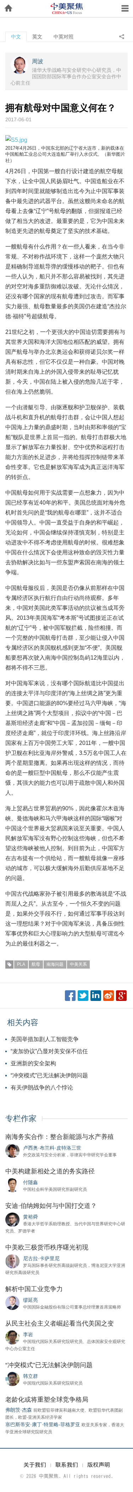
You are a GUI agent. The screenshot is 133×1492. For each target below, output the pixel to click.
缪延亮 (30, 1300)
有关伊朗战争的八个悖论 (42, 1088)
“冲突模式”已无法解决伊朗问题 (49, 1075)
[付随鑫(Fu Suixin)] (12, 1185)
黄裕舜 (30, 1217)
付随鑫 (30, 1182)
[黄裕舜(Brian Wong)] (12, 1219)
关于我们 (34, 1464)
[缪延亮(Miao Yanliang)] (12, 1302)
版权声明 (98, 1464)
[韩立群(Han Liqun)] (12, 1378)
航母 (36, 964)
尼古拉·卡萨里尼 (41, 1258)
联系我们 (66, 1464)
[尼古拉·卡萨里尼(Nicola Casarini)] (12, 1261)
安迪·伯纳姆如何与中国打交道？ (51, 1205)
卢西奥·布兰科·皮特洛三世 (52, 1148)
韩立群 (30, 1376)
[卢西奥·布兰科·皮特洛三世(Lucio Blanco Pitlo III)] (12, 1150)
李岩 (28, 1334)
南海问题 (54, 964)
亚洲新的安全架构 (33, 1063)
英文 (37, 36)
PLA (21, 964)
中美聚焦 (67, 8)
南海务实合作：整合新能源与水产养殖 (59, 1136)
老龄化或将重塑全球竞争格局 (46, 1399)
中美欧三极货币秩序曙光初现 (46, 1247)
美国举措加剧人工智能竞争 (45, 1039)
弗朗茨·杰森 (18, 1410)
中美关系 (78, 964)
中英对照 (63, 36)
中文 (16, 36)
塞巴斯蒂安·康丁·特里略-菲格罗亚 (42, 1424)
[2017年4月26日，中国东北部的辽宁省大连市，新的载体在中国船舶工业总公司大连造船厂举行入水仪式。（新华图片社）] (16, 140)
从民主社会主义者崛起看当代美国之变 (59, 1323)
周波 (37, 61)
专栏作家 (21, 1118)
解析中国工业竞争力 (34, 1289)
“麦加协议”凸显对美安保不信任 (49, 1051)
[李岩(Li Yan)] (12, 1337)
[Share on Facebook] (70, 995)
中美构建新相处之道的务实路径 (50, 1171)
